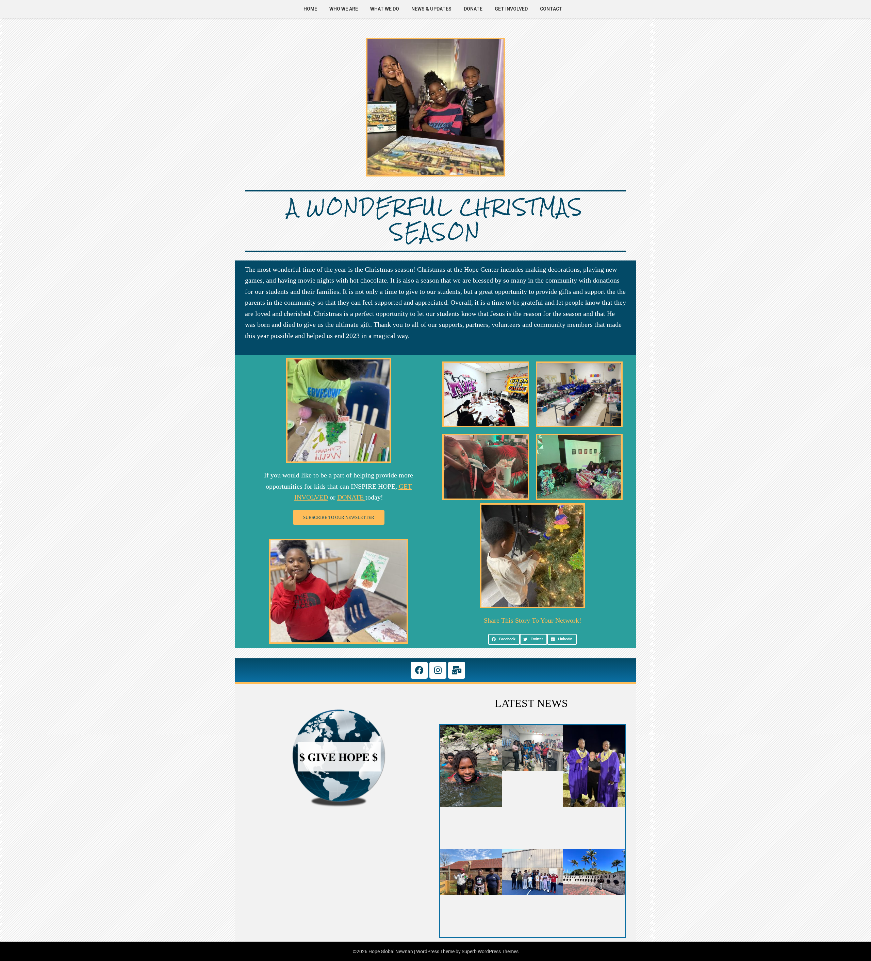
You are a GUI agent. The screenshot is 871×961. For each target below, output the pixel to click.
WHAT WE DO (384, 9)
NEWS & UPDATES (431, 9)
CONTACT (551, 9)
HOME (310, 9)
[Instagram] (437, 670)
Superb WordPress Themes (490, 951)
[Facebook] (419, 670)
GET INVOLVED (511, 9)
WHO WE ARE (343, 9)
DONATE (473, 9)
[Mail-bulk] (456, 670)
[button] (504, 639)
